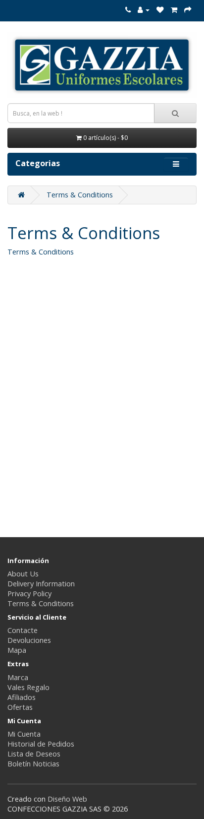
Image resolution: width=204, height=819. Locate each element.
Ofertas (20, 707)
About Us (23, 573)
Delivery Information (41, 583)
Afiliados (21, 697)
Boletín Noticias (33, 763)
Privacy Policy (29, 593)
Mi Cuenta (24, 734)
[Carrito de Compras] (174, 9)
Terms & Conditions (80, 194)
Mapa (16, 650)
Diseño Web (67, 799)
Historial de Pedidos (40, 744)
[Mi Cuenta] (144, 9)
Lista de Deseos (33, 753)
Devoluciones (29, 640)
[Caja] (188, 9)
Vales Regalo (28, 687)
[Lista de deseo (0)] (160, 9)
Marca (17, 677)
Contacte (22, 630)
